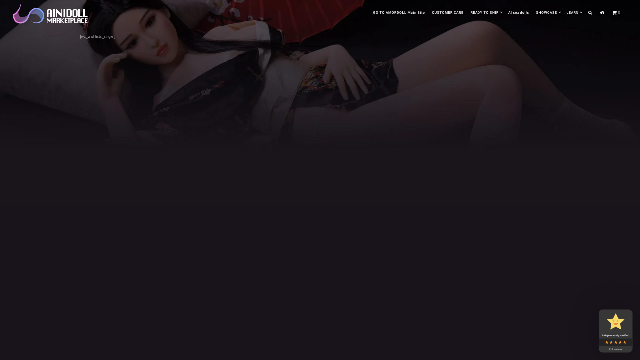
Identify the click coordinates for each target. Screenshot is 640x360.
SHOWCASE (546, 12)
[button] (602, 13)
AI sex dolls (518, 12)
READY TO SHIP (484, 12)
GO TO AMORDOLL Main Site (399, 12)
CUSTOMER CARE (448, 12)
